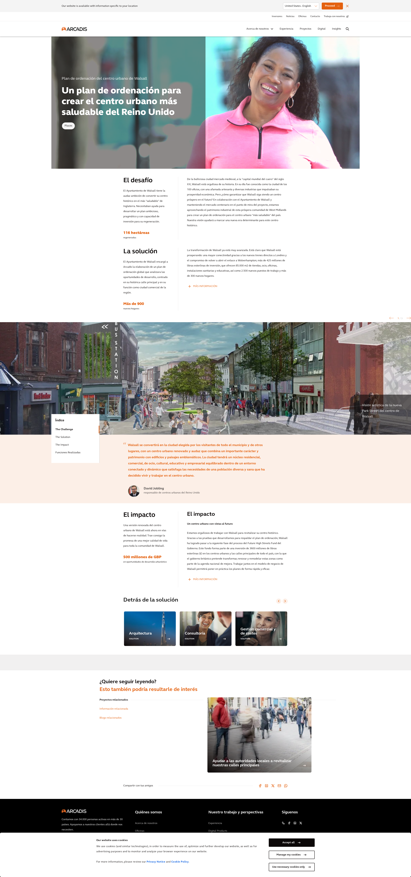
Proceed (330, 6)
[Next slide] (285, 601)
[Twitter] (273, 786)
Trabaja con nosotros (334, 16)
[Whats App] (286, 786)
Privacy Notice (156, 862)
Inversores (277, 16)
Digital (322, 29)
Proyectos (305, 29)
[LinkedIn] (266, 786)
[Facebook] (260, 786)
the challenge (64, 429)
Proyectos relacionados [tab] (114, 700)
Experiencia (286, 29)
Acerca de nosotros (257, 29)
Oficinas (302, 16)
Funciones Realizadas (67, 452)
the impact (62, 445)
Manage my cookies (288, 855)
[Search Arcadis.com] (347, 29)
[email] (279, 786)
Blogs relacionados (111, 718)
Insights (336, 29)
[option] (205, 378)
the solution (62, 437)
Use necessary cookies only (288, 867)
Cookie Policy (180, 862)
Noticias (290, 16)
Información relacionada (114, 709)
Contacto (315, 16)
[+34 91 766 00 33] (283, 823)
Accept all (288, 842)
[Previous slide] (278, 601)
